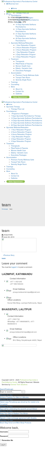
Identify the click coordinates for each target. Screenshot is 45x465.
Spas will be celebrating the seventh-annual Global (18, 409)
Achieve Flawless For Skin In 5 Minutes (14, 397)
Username (4, 432)
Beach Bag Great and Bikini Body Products (15, 422)
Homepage (5, 209)
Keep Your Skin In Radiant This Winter (14, 413)
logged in (14, 267)
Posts (7, 389)
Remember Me (7, 440)
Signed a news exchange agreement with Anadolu (18, 418)
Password (4, 436)
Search (2, 389)
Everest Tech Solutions (19, 384)
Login (11, 389)
